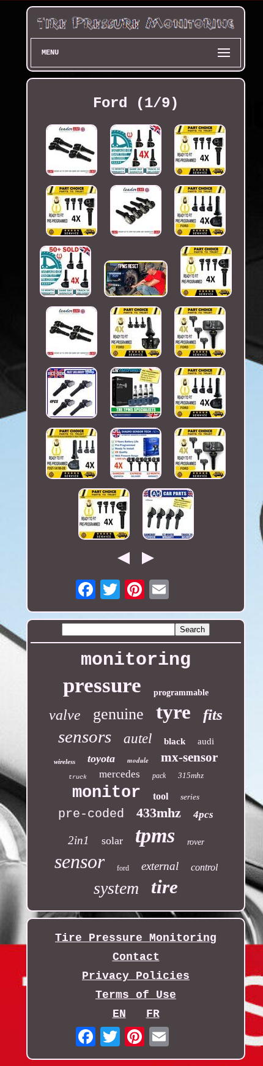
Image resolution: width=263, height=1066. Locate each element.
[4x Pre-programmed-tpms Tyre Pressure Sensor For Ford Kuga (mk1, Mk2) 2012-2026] (206, 273)
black (174, 741)
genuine (118, 714)
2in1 (78, 840)
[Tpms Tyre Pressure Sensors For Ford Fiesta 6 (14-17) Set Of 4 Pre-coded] (136, 394)
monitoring (136, 659)
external (160, 866)
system (116, 888)
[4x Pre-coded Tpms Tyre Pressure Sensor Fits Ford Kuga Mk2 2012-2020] (168, 515)
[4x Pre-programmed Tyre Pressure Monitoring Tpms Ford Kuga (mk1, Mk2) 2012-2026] (136, 151)
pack (159, 775)
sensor (79, 861)
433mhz (158, 812)
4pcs (203, 814)
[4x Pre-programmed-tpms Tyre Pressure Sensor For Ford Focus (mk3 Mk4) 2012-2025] (104, 515)
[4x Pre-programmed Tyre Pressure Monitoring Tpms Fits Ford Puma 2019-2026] (136, 455)
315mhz (191, 775)
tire (164, 887)
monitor (106, 793)
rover (195, 842)
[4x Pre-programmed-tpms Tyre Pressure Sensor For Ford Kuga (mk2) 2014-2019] (71, 212)
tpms (155, 835)
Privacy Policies (136, 976)
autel (138, 738)
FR (153, 1014)
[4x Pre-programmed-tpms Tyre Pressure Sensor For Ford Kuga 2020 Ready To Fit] (200, 455)
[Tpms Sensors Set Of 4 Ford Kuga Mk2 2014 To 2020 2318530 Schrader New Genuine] (71, 151)
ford (123, 868)
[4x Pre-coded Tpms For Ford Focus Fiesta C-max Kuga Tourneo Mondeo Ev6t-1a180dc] (65, 273)
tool (160, 796)
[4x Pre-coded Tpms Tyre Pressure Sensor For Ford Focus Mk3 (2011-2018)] (200, 212)
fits (213, 714)
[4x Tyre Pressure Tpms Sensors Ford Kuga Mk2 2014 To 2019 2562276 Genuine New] (136, 212)
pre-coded (91, 814)
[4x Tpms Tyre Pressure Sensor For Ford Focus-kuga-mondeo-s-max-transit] (71, 455)
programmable (181, 692)
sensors (84, 736)
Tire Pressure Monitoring (136, 938)
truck (78, 777)
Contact (136, 957)
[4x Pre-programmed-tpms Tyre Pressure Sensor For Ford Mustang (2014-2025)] (200, 151)
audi (206, 741)
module (138, 760)
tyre (173, 712)
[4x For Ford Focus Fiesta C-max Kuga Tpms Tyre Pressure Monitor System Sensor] (71, 394)
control (204, 867)
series (189, 796)
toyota (101, 758)
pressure (102, 685)
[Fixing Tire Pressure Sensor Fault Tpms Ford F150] (136, 280)
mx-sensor (189, 757)
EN (119, 1014)
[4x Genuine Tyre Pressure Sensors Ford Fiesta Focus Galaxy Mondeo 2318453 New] (71, 333)
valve (65, 715)
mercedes (119, 774)
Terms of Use (135, 995)
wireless (64, 761)
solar (112, 840)
